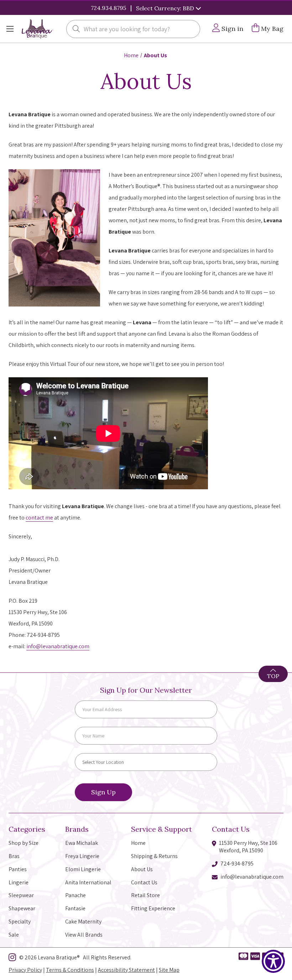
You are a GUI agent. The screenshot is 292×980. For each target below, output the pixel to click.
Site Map (169, 970)
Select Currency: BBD (165, 8)
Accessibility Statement (126, 970)
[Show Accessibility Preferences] (273, 961)
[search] (76, 29)
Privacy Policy (25, 970)
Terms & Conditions (70, 970)
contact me (39, 517)
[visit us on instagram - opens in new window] (12, 958)
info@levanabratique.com (57, 646)
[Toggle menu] (10, 29)
